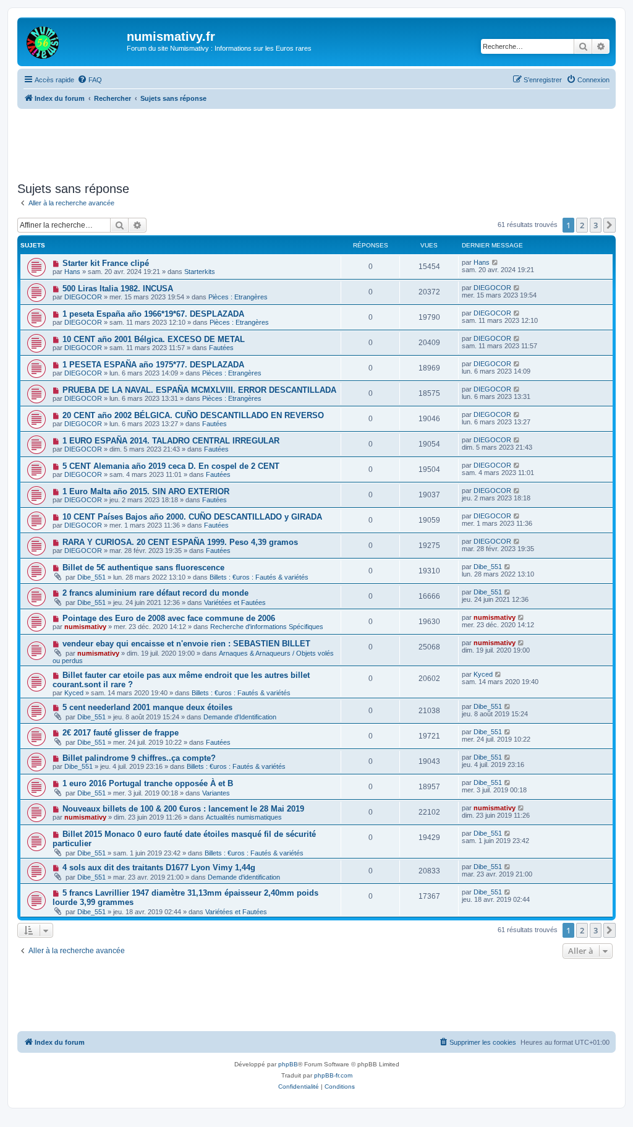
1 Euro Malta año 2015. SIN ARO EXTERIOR (145, 491)
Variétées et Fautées (235, 602)
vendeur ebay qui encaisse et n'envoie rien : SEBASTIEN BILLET (186, 643)
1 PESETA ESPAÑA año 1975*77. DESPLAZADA (153, 364)
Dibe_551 (91, 577)
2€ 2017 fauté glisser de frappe (120, 732)
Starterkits (199, 271)
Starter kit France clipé (105, 263)
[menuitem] (89, 79)
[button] (609, 225)
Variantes (216, 793)
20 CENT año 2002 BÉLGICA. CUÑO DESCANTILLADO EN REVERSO (193, 415)
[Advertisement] (317, 143)
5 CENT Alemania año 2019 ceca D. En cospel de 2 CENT (170, 466)
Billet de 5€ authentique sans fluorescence (143, 567)
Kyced (73, 692)
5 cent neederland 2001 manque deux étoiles (147, 707)
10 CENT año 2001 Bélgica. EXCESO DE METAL (153, 339)
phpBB (288, 1064)
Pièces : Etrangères (238, 297)
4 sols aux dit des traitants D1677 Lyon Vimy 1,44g (158, 867)
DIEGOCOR (83, 297)
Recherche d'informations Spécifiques (266, 626)
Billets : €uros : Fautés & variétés (259, 577)
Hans (72, 271)
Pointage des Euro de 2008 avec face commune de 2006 (168, 618)
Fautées (221, 347)
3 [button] (595, 225)
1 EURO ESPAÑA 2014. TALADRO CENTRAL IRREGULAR (170, 440)
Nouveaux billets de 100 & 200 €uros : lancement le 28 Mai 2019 (183, 808)
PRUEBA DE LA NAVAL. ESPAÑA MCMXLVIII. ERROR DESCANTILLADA (199, 390)
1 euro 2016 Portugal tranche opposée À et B (147, 783)
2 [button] (582, 225)
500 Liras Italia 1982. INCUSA (117, 288)
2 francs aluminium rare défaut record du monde (155, 593)
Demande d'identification (244, 877)
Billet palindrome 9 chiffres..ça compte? (139, 758)
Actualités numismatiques (244, 817)
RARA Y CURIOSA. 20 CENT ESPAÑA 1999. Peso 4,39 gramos (180, 542)
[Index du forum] (73, 40)
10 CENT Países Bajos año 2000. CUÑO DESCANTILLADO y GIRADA (192, 516)
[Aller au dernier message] (495, 262)
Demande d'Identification (239, 717)
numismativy (85, 626)
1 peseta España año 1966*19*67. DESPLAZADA (153, 314)
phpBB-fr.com (333, 1075)
